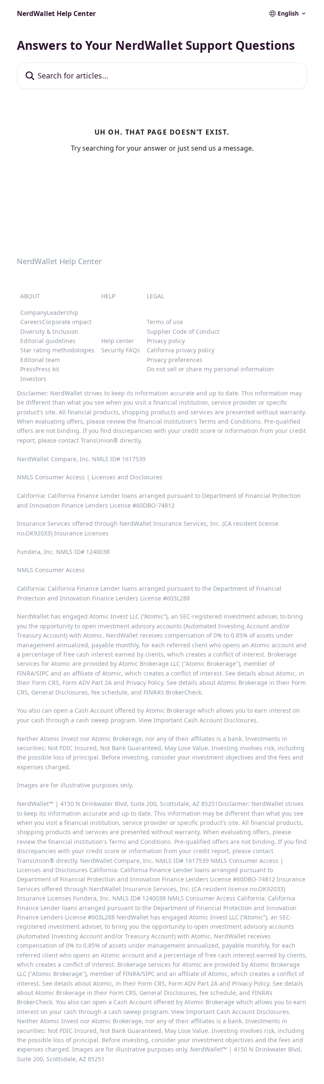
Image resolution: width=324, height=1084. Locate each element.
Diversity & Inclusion (49, 331)
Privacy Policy (144, 683)
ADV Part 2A (95, 683)
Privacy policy (166, 341)
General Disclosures (59, 692)
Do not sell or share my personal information (210, 369)
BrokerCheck (183, 692)
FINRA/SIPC (33, 673)
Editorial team (40, 360)
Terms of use (165, 322)
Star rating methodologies (57, 350)
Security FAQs (120, 350)
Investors (33, 379)
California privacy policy (180, 350)
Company (33, 312)
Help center (117, 341)
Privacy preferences (174, 360)
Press (27, 369)
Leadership (62, 312)
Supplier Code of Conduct (183, 331)
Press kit (47, 369)
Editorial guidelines (48, 341)
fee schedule (109, 692)
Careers (31, 322)
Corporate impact (67, 322)
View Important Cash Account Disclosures (197, 720)
